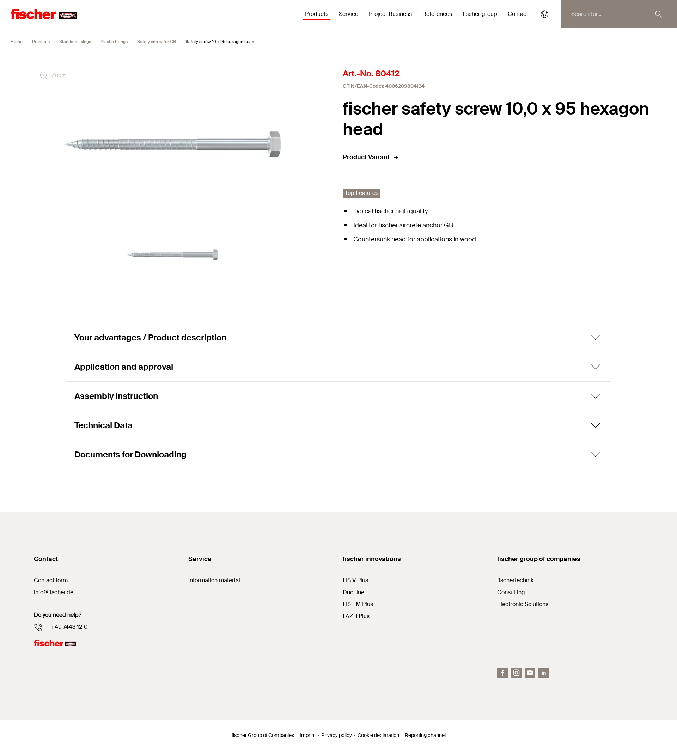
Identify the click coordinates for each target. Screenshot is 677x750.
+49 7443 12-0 (69, 627)
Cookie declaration (378, 735)
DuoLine (353, 592)
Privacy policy (336, 735)
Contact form (51, 580)
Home (17, 41)
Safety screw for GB (156, 41)
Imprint (308, 735)
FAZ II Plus (356, 616)
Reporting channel (425, 735)
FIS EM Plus (358, 604)
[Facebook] (502, 673)
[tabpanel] (172, 255)
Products (41, 41)
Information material (214, 580)
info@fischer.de (53, 592)
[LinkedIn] (543, 673)
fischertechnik (515, 580)
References (437, 14)
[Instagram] (516, 673)
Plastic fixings (114, 41)
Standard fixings (75, 41)
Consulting (511, 592)
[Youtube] (530, 673)
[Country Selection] (544, 14)
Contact (518, 14)
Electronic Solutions (522, 604)
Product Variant (366, 157)
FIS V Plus (355, 580)
